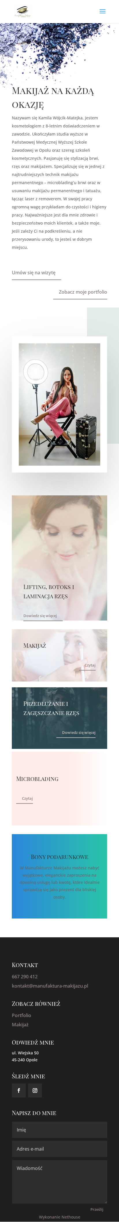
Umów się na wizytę (33, 272)
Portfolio (21, 1015)
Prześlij (96, 1209)
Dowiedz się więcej (40, 615)
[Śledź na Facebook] (19, 1090)
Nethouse (71, 1217)
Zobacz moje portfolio (83, 292)
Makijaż (20, 1024)
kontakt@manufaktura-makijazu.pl (50, 986)
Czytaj (90, 665)
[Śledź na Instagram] (35, 1090)
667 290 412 (25, 976)
